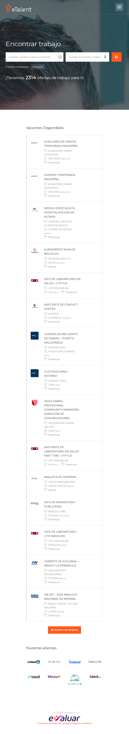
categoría (37, 66)
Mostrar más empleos (66, 629)
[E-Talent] (60, 8)
